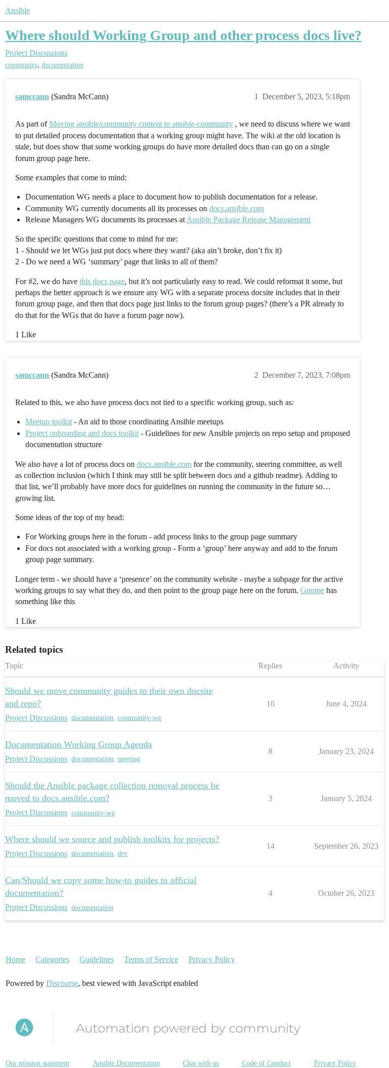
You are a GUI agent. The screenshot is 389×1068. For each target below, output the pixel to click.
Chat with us (201, 1063)
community (21, 65)
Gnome (312, 590)
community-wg (139, 718)
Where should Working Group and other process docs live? (183, 35)
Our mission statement (37, 1063)
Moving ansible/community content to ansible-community (141, 124)
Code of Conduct (266, 1063)
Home (15, 959)
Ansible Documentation (126, 1063)
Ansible (17, 10)
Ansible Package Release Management (248, 219)
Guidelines (97, 959)
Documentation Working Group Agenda (78, 744)
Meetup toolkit (48, 421)
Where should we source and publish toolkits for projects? (112, 839)
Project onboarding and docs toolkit (82, 433)
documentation (63, 65)
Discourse (62, 983)
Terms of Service (151, 959)
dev (123, 853)
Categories (52, 959)
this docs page (102, 281)
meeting (129, 759)
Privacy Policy (211, 959)
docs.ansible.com (236, 208)
